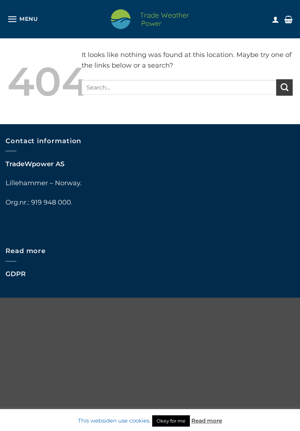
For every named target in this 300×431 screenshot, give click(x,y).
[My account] (275, 19)
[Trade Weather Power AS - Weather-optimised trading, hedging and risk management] (150, 19)
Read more (206, 420)
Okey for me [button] (171, 421)
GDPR (15, 274)
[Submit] (284, 87)
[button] (22, 19)
